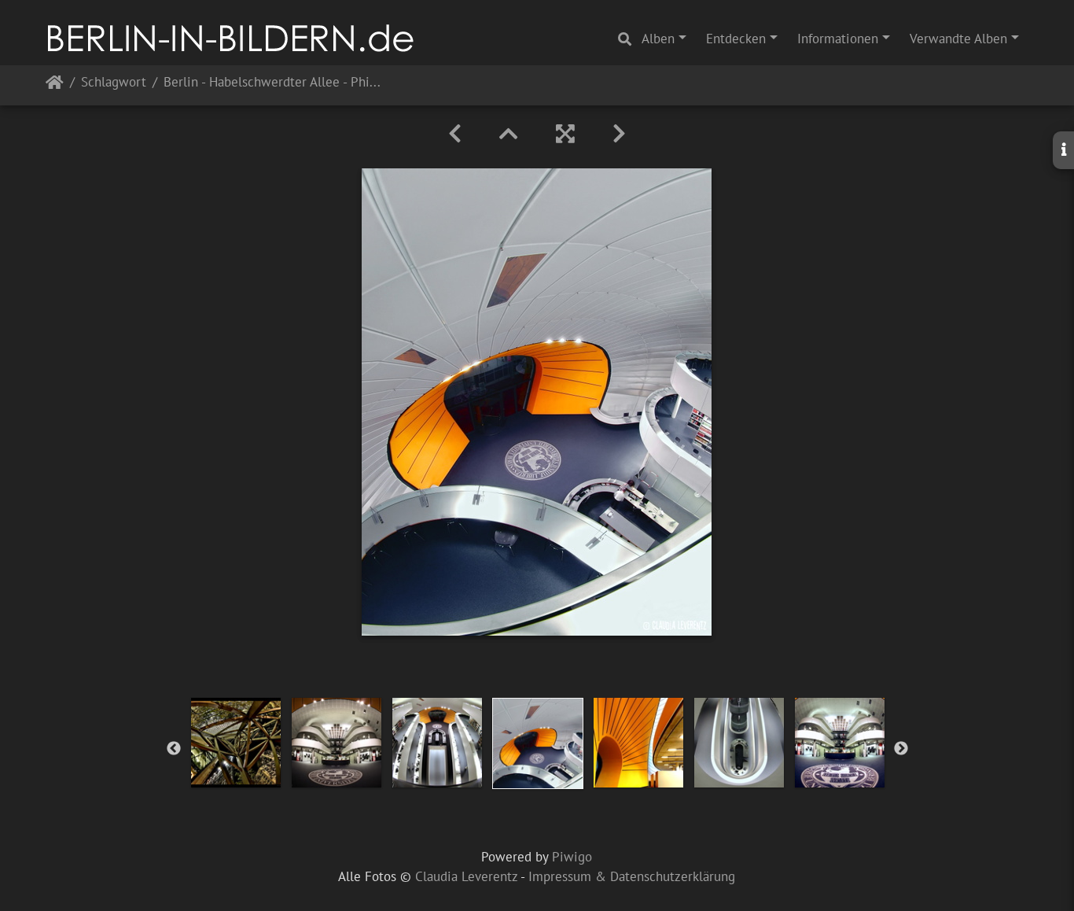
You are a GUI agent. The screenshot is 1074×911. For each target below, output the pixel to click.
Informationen (837, 38)
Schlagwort (113, 83)
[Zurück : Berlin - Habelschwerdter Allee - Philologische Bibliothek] (454, 134)
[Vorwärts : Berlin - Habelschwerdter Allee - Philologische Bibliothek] (619, 134)
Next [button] (901, 749)
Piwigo (572, 856)
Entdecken (736, 38)
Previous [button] (174, 749)
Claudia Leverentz (466, 876)
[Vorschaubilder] (508, 134)
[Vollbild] (565, 134)
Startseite (55, 85)
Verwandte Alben (958, 38)
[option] (236, 742)
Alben (658, 38)
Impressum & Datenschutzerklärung (631, 876)
